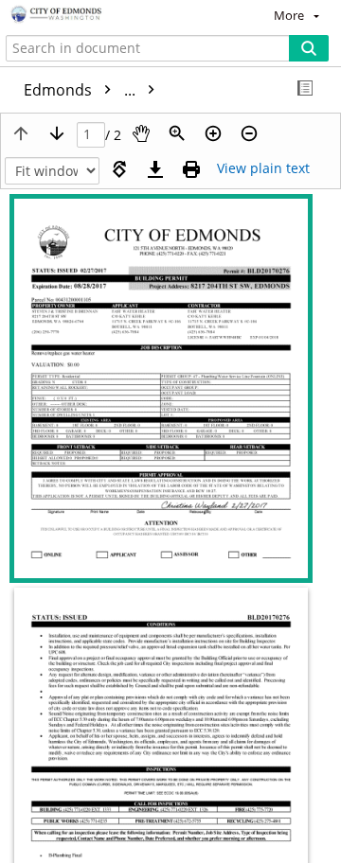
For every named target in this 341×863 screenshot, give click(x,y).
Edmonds (81, 89)
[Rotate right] (119, 169)
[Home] (80, 15)
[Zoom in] (213, 133)
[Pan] (141, 133)
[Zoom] (177, 133)
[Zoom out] (249, 133)
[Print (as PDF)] (191, 169)
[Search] (309, 48)
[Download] (155, 169)
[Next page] (57, 133)
